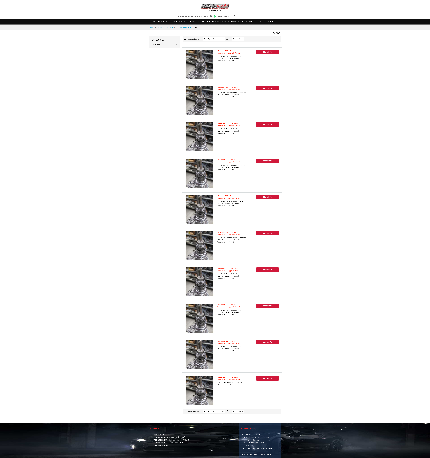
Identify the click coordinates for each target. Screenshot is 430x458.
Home (152, 27)
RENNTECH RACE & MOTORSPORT (169, 443)
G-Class (170, 27)
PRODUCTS (159, 434)
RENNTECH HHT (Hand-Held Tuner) (169, 437)
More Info (267, 52)
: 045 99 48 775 (223, 16)
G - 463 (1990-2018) (184, 27)
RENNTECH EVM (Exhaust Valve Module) (171, 440)
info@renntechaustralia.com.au (193, 16)
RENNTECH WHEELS (163, 445)
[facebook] (234, 16)
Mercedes (161, 27)
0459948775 (247, 448)
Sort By (207, 39)
